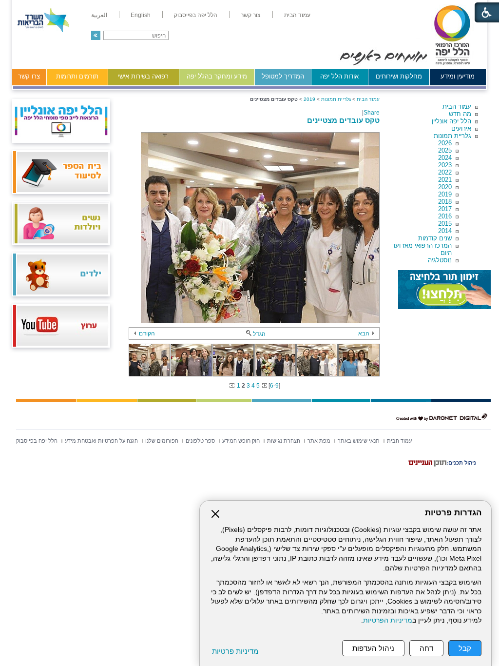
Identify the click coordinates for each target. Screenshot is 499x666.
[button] (95, 35)
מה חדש (460, 114)
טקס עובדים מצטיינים (343, 120)
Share (372, 112)
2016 (445, 216)
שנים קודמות (435, 238)
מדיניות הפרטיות (387, 620)
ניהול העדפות (373, 648)
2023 (445, 165)
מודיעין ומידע (458, 76)
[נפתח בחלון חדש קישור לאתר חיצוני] (444, 289)
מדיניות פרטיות (235, 651)
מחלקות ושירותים (399, 76)
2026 (445, 143)
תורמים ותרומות (77, 76)
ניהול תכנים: (461, 463)
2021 (445, 179)
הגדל (259, 334)
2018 (445, 201)
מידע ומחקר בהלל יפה (217, 76)
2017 (445, 209)
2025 (445, 150)
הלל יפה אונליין (451, 121)
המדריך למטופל (283, 76)
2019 (445, 194)
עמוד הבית (456, 106)
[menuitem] (297, 15)
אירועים (461, 128)
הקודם (147, 333)
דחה (426, 648)
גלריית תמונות (452, 135)
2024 (445, 157)
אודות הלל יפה (339, 76)
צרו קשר (29, 76)
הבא (363, 333)
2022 (445, 172)
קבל (465, 648)
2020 (445, 187)
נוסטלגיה (440, 260)
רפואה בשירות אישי (143, 76)
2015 (445, 223)
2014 (445, 231)
